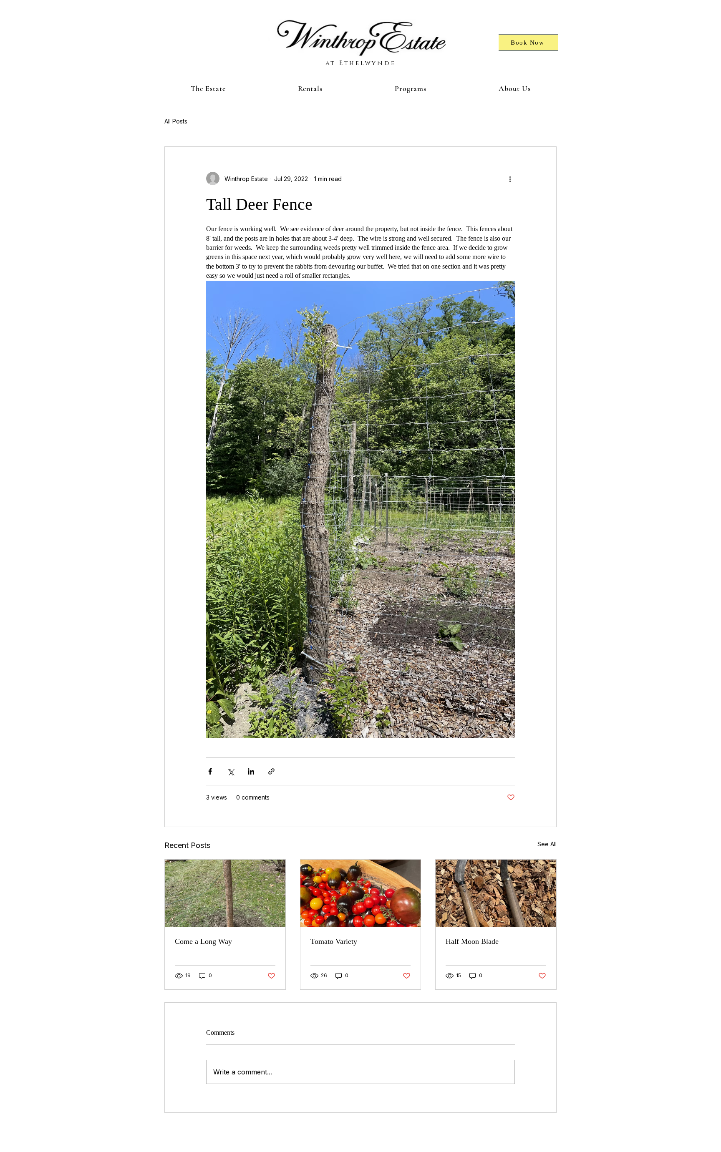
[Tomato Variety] (360, 893)
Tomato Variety (333, 941)
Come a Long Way (203, 941)
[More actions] (510, 179)
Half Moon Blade (472, 941)
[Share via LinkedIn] (251, 771)
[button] (208, 88)
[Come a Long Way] (225, 893)
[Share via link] (271, 771)
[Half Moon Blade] (496, 893)
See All (547, 844)
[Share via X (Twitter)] (230, 771)
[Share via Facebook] (210, 771)
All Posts (175, 121)
